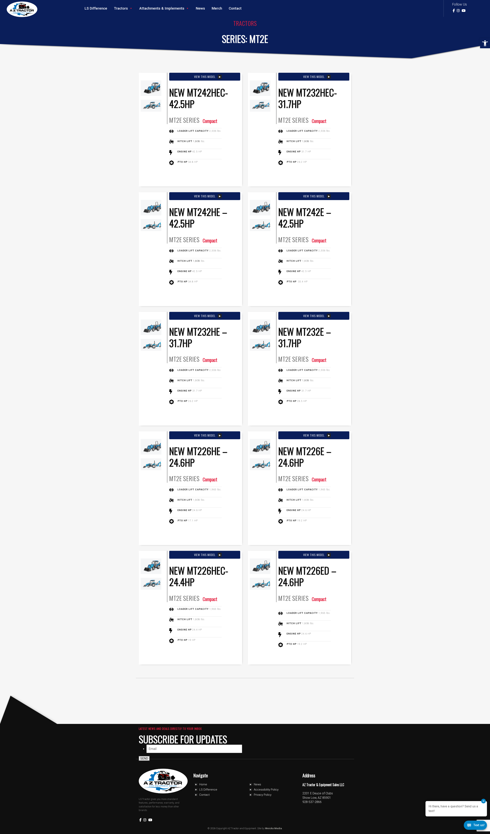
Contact (235, 8)
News (200, 8)
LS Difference (96, 8)
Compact (210, 120)
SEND (144, 758)
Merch (217, 8)
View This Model (204, 76)
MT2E (175, 120)
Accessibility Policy (266, 789)
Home (203, 784)
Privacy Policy (262, 794)
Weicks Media (273, 828)
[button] (485, 43)
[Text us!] (475, 826)
